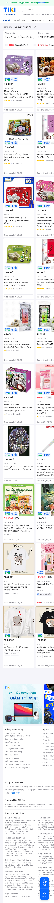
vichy (29, 806)
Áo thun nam (43, 836)
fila (34, 806)
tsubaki (39, 806)
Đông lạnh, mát (21, 845)
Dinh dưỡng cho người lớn (18, 829)
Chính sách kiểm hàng (13, 752)
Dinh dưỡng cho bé (17, 827)
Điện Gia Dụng (11, 894)
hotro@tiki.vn (25, 764)
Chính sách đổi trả (11, 755)
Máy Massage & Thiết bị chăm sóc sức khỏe (20, 880)
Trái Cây (8, 841)
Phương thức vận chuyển (14, 749)
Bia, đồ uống (13, 849)
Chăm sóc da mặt (11, 874)
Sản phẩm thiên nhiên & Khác (18, 882)
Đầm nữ (47, 821)
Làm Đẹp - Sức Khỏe (14, 871)
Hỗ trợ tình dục (24, 887)
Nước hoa (13, 887)
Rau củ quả (13, 843)
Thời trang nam (45, 833)
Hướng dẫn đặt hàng (12, 745)
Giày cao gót (43, 857)
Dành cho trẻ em (16, 851)
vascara (8, 804)
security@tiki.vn (24, 767)
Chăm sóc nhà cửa (19, 855)
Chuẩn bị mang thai (17, 833)
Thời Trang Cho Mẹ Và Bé (14, 821)
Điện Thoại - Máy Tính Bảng (18, 860)
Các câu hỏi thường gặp (14, 739)
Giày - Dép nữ (44, 853)
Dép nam (50, 872)
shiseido (8, 806)
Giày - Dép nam (45, 867)
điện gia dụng (28, 14)
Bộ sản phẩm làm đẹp (19, 888)
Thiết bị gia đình (25, 897)
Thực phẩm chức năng (17, 877)
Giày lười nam (43, 870)
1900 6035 (15, 793)
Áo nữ (40, 821)
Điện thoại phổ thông (17, 865)
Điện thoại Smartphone (14, 863)
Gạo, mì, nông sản (17, 847)
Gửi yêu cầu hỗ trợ (12, 742)
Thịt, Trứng (17, 841)
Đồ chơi (28, 821)
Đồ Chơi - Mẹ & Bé (13, 818)
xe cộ (37, 14)
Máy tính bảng (15, 867)
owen (45, 804)
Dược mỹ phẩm (26, 889)
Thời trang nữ (44, 818)
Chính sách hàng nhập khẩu (15, 761)
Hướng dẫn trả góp (12, 758)
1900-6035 (15, 734)
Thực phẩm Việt (25, 843)
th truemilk (32, 804)
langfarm (16, 806)
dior (13, 804)
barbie (39, 804)
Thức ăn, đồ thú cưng (17, 853)
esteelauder (21, 804)
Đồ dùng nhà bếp (11, 897)
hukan (23, 806)
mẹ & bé (45, 14)
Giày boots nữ (47, 861)
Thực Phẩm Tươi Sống (15, 838)
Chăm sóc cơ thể (16, 879)
